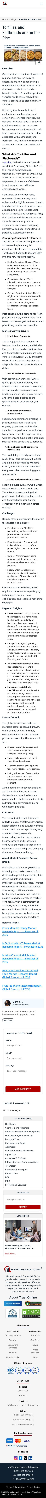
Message (9, 1065)
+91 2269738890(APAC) (23, 1424)
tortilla (7, 162)
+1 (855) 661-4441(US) (23, 1414)
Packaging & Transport (16, 1169)
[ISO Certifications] (23, 1370)
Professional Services (15, 1184)
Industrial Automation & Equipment (22, 1131)
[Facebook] (20, 1458)
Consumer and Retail (15, 1143)
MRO (7, 1181)
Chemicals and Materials (17, 1127)
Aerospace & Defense (15, 1158)
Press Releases (35, 1351)
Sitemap (13, 1352)
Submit (23, 1207)
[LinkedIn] (30, 1458)
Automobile (10, 1146)
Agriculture (10, 1154)
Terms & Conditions (15, 1487)
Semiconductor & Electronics (19, 1150)
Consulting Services (13, 1346)
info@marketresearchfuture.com (23, 1405)
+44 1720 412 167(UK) (23, 1419)
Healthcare (10, 1124)
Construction (11, 1173)
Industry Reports (13, 1335)
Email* (8, 1052)
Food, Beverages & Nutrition (19, 1135)
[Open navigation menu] (41, 4)
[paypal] (13, 1303)
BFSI (7, 1177)
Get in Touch (8, 1020)
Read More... (10, 1253)
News (35, 1344)
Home (5, 19)
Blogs (13, 19)
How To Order (13, 1357)
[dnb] (12, 1313)
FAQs (35, 1357)
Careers (23, 1395)
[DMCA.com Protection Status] (31, 1313)
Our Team (35, 1340)
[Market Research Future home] (5, 4)
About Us (35, 1335)
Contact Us (23, 1390)
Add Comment (23, 1089)
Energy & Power (13, 1139)
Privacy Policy (33, 1487)
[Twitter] (25, 1458)
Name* (8, 1040)
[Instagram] (16, 1458)
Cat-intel (13, 1340)
